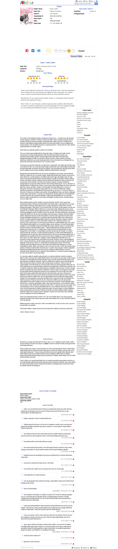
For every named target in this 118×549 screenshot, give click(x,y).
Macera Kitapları (82, 326)
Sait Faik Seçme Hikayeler (85, 255)
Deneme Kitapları (82, 330)
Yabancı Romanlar (55, 11)
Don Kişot (80, 195)
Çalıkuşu (79, 183)
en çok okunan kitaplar (84, 145)
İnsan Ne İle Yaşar (82, 219)
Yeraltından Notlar (82, 253)
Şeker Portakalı (81, 239)
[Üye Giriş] (97, 1)
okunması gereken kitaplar (85, 143)
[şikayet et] (73, 414)
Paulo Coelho (54, 9)
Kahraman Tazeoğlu (83, 280)
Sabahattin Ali (81, 288)
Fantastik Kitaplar (82, 338)
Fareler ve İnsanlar (82, 229)
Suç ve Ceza (81, 233)
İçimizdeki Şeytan (82, 209)
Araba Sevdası (81, 215)
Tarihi (54, 66)
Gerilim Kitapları (82, 334)
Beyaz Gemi (81, 213)
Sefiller (79, 235)
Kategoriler (87, 299)
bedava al (93, 11)
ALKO (58, 511)
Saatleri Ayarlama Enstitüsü (85, 227)
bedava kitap (81, 150)
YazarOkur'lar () (34, 76)
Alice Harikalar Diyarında (84, 175)
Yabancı (65, 183)
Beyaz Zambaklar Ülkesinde (85, 193)
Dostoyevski (81, 274)
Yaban (79, 217)
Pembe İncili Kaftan (83, 243)
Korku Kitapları (81, 303)
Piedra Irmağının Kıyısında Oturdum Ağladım (85, 113)
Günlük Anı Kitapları (83, 340)
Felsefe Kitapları (82, 332)
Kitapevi (34, 81)
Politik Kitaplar (81, 346)
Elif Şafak (80, 276)
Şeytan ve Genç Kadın (84, 118)
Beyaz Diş (80, 225)
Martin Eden (80, 251)
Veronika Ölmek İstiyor (84, 120)
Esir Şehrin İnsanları (83, 245)
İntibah (79, 189)
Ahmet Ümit (80, 264)
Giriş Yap (87, 56)
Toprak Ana (80, 199)
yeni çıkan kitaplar (82, 139)
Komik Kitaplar (81, 318)
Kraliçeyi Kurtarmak (83, 179)
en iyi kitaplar (81, 137)
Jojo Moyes (80, 278)
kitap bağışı (80, 154)
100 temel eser (82, 147)
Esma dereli (56, 532)
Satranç (79, 203)
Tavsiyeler (87, 135)
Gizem (50, 66)
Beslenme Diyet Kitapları (84, 352)
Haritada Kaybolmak (83, 177)
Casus (79, 124)
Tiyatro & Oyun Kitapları (84, 354)
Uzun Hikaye (81, 173)
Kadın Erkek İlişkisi (83, 322)
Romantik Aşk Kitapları (84, 309)
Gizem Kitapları (81, 342)
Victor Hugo (80, 294)
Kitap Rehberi (87, 156)
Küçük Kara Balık (82, 187)
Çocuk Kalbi (80, 185)
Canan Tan (80, 272)
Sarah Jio (80, 290)
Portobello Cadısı (82, 128)
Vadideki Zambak (82, 207)
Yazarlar (87, 262)
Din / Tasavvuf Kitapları (84, 328)
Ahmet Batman (81, 266)
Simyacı (53, 342)
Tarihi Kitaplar (81, 305)
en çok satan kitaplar (83, 141)
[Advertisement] (59, 36)
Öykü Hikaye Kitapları (83, 314)
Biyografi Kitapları (82, 350)
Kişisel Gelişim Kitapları (84, 320)
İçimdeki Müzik (82, 181)
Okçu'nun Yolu (81, 116)
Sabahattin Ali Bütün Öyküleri (86, 259)
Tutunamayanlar (82, 161)
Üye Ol (93, 56)
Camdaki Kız (81, 165)
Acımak (79, 163)
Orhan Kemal (81, 284)
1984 (78, 167)
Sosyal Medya (61, 81)
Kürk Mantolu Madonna (84, 241)
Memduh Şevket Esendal (85, 282)
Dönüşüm (80, 223)
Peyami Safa (81, 286)
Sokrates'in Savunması (84, 171)
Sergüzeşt (80, 211)
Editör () (61, 76)
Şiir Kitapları (80, 348)
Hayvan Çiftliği (81, 169)
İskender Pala (81, 270)
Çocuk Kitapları (81, 307)
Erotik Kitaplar (81, 301)
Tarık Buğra (80, 292)
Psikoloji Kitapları (82, 336)
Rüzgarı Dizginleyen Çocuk (85, 257)
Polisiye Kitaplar (82, 324)
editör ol (79, 152)
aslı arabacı (56, 491)
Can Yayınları (54, 13)
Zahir (78, 126)
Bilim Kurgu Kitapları (83, 344)
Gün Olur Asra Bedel (83, 159)
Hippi (78, 122)
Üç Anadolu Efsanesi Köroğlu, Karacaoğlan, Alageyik (86, 248)
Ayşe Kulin (80, 268)
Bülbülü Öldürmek (82, 191)
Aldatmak (80, 130)
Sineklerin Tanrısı (82, 197)
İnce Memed (81, 201)
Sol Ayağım (80, 231)
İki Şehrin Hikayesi (83, 205)
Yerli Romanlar (81, 312)
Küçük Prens (81, 221)
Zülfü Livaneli (81, 296)
